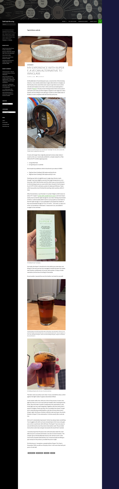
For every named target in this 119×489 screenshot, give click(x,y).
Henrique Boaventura (7, 92)
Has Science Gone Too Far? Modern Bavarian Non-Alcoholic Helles (8, 62)
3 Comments (41, 76)
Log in (3, 120)
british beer (39, 453)
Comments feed (5, 124)
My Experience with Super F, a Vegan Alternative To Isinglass (45, 70)
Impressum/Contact (83, 21)
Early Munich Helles (6, 55)
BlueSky (10, 40)
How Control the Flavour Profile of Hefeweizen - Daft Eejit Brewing (8, 78)
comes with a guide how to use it (47, 195)
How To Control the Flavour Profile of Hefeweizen (8, 73)
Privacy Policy (93, 21)
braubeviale (32, 453)
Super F (35, 88)
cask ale (47, 453)
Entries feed (4, 122)
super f (52, 453)
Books (63, 21)
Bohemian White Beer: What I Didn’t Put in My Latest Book (8, 86)
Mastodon (4, 40)
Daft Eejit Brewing (8, 21)
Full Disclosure (72, 21)
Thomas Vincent (5, 71)
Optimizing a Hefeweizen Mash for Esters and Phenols (8, 81)
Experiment (30, 64)
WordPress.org (5, 126)
